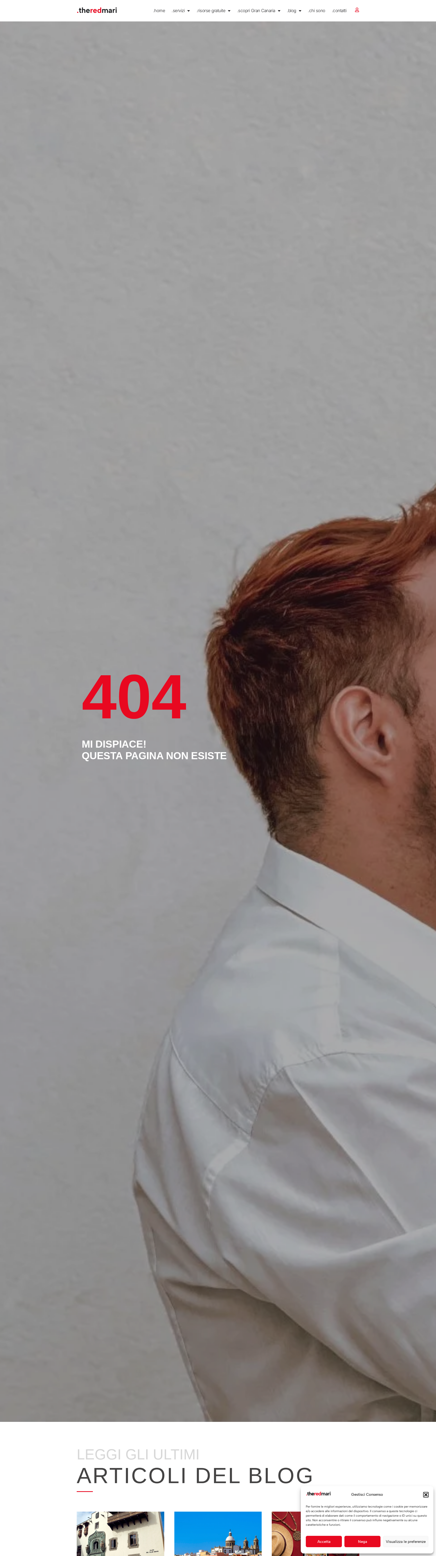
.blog (291, 10)
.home (159, 10)
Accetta (324, 1541)
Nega (362, 1541)
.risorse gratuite (211, 10)
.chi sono (316, 10)
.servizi (178, 10)
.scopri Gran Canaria (256, 10)
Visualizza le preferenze (406, 1541)
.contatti (339, 10)
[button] (425, 1494)
